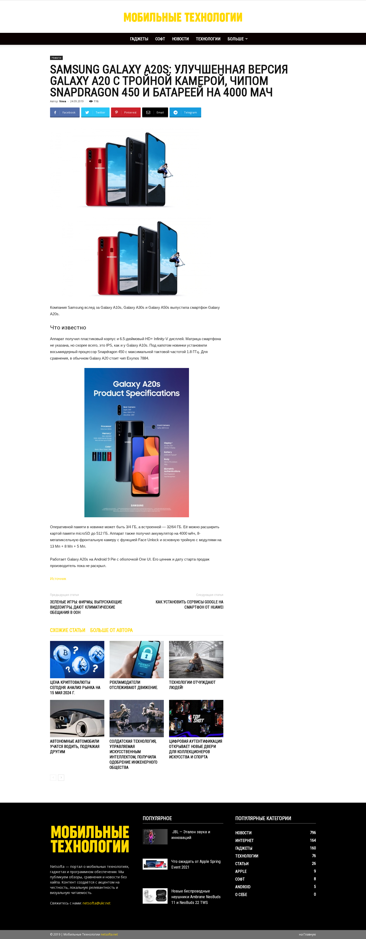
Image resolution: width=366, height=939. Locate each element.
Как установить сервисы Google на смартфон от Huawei (189, 605)
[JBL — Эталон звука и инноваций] (155, 836)
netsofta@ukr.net (97, 903)
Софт (160, 38)
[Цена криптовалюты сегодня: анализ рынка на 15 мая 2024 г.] (77, 659)
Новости (180, 38)
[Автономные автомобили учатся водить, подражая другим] (77, 718)
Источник (58, 578)
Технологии (208, 38)
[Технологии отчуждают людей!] (196, 659)
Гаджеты (139, 38)
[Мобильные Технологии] (183, 17)
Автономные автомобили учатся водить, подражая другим (74, 746)
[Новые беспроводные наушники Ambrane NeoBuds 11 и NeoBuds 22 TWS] (155, 896)
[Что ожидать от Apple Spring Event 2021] (155, 864)
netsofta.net (109, 934)
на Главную (307, 934)
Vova (62, 101)
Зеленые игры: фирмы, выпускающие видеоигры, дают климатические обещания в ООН (86, 607)
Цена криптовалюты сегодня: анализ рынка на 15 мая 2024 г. (75, 687)
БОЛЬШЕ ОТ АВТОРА (111, 630)
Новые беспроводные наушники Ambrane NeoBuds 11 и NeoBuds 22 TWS (196, 896)
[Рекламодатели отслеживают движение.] (137, 659)
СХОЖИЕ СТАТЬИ (67, 630)
